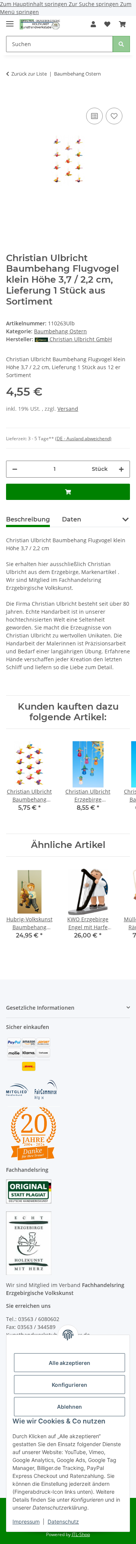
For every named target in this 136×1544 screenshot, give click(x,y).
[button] (93, 24)
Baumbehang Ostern (60, 331)
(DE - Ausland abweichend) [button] (83, 438)
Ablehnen (69, 1406)
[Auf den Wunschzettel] (114, 116)
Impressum (26, 1521)
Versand (67, 408)
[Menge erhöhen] (121, 469)
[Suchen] (121, 44)
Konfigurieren (69, 1385)
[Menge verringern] (14, 469)
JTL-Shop (81, 1534)
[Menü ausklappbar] (10, 20)
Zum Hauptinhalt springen (34, 4)
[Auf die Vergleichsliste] (94, 116)
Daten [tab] (71, 519)
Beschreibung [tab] (28, 519)
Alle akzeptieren (69, 1363)
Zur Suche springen (94, 4)
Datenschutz (63, 1521)
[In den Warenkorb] (12, 94)
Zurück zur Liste (29, 73)
